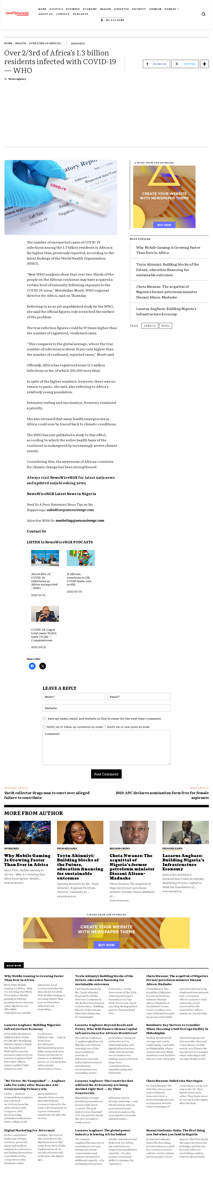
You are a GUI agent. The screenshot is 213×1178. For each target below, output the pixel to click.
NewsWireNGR (64, 477)
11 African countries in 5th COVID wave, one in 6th (79, 579)
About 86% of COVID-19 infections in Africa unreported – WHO (44, 581)
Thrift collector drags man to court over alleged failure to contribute (46, 795)
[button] (203, 14)
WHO (165, 325)
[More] (204, 64)
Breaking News (120, 848)
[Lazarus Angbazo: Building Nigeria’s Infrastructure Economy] (185, 832)
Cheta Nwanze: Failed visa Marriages (174, 1080)
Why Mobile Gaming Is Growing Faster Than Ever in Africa (168, 250)
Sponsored (11, 848)
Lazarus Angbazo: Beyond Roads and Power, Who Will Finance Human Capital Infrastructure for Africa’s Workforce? (106, 1029)
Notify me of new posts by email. (128, 727)
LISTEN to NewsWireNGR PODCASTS (60, 541)
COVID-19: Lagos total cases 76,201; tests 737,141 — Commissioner (44, 634)
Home (8, 43)
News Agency (17, 78)
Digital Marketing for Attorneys (29, 1130)
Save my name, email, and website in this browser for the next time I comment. (105, 718)
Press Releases (67, 848)
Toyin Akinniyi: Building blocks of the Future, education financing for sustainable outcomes (167, 269)
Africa (150, 325)
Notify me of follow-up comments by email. (75, 727)
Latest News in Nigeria (75, 493)
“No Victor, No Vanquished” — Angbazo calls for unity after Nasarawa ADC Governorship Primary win (34, 1084)
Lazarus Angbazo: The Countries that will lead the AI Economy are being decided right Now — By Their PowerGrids (104, 1086)
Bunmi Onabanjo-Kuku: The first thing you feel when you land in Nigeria (175, 1132)
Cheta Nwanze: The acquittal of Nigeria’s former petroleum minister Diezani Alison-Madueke (166, 291)
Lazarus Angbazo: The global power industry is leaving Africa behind (102, 1132)
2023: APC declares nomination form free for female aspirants (162, 795)
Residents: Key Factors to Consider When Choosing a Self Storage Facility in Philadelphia (177, 1029)
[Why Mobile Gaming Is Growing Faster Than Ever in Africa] (27, 832)
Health (20, 43)
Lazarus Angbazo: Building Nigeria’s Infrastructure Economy (166, 311)
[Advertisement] (106, 116)
